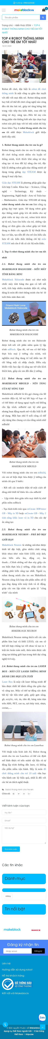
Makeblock (28, 132)
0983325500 (29, 2)
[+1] (29, 793)
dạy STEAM (29, 172)
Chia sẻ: (6, 793)
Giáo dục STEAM (11, 182)
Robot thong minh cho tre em (19, 789)
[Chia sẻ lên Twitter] (19, 793)
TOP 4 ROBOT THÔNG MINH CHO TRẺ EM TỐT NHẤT (23, 40)
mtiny (8, 896)
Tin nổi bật (15, 908)
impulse (30, 1034)
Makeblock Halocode (13, 279)
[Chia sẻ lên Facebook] (13, 793)
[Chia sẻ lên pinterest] (24, 793)
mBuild (41, 472)
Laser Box (7, 681)
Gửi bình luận (11, 849)
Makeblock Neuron (11, 545)
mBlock (12, 349)
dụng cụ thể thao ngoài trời (18, 1030)
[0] (43, 10)
